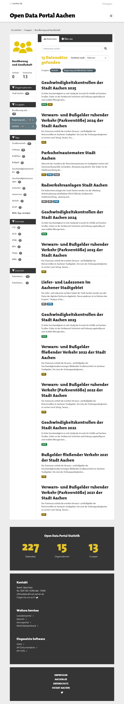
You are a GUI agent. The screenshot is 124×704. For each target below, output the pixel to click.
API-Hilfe (21, 650)
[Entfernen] (59, 70)
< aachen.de (16, 3)
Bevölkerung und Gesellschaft (47, 30)
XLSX (44, 104)
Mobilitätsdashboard (26, 625)
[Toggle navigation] (111, 16)
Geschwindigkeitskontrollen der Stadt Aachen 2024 (72, 214)
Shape (56, 174)
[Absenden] (105, 49)
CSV (50, 104)
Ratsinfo (21, 619)
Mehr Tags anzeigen (21, 213)
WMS (44, 201)
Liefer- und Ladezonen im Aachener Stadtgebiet (65, 284)
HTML (50, 174)
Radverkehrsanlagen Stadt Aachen (74, 185)
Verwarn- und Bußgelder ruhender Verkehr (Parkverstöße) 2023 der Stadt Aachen (74, 250)
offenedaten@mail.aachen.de (30, 594)
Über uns (68, 39)
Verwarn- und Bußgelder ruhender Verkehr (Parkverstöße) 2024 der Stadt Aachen (74, 120)
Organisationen (62, 556)
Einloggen (107, 3)
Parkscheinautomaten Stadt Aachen (68, 155)
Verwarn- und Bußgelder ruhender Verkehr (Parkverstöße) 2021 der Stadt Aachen (74, 492)
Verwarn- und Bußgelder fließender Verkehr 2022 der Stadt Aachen (73, 352)
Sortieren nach (77, 58)
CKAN (19, 644)
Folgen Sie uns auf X (26, 597)
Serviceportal (23, 622)
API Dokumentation (26, 647)
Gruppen (28, 30)
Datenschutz (61, 683)
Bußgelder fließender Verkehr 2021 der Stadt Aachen (74, 457)
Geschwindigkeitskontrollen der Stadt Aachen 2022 (72, 425)
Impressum (60, 675)
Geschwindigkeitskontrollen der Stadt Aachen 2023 (72, 317)
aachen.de (61, 679)
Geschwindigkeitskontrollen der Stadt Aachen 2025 (72, 85)
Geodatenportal (24, 615)
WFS (50, 201)
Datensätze (51, 39)
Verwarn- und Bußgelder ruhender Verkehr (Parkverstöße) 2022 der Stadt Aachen (74, 390)
